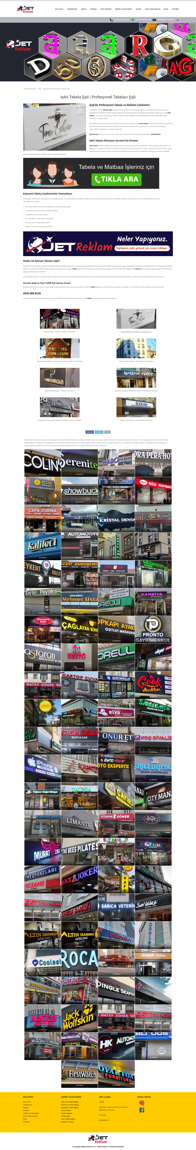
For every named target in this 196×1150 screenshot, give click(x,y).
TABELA (26, 1108)
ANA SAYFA (27, 1102)
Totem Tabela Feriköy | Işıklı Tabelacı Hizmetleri (136, 361)
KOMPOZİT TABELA (67, 1122)
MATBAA (26, 1110)
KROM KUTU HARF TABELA (70, 1105)
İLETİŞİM (26, 1122)
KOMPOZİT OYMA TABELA (69, 1108)
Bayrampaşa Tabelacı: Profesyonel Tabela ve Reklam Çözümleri (59, 361)
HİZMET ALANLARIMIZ (31, 1113)
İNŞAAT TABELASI (66, 1113)
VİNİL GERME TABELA (68, 1119)
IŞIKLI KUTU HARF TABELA (69, 1102)
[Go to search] (178, 19)
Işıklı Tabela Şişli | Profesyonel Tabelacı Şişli (136, 332)
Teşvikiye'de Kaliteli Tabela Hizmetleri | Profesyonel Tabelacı (136, 391)
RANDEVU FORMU (166, 19)
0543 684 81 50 (122, 19)
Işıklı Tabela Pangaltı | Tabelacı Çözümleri (60, 391)
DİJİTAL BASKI (65, 1116)
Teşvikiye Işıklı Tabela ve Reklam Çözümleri (59, 332)
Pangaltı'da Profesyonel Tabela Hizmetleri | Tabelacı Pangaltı (60, 420)
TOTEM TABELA (66, 1110)
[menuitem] (59, 9)
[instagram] (141, 1103)
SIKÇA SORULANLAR (30, 1116)
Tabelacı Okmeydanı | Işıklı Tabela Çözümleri (136, 420)
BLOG (25, 1119)
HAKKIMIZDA (27, 1105)
